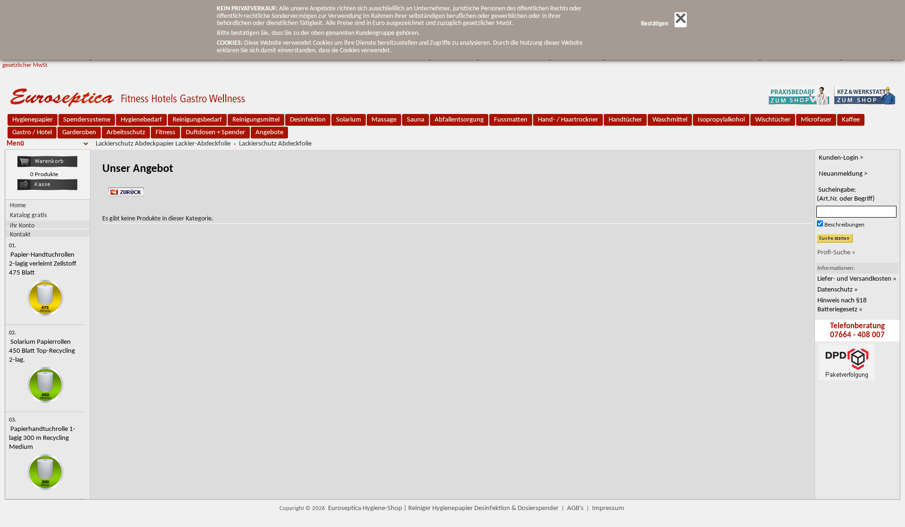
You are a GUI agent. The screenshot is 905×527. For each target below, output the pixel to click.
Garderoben (79, 132)
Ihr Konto (22, 225)
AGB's (575, 508)
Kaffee (851, 119)
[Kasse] (47, 188)
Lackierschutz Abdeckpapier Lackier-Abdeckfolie (163, 143)
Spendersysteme (86, 119)
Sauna (415, 119)
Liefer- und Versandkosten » (857, 279)
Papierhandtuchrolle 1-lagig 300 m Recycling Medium (42, 438)
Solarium (348, 119)
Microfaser (816, 119)
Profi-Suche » (836, 252)
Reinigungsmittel (256, 119)
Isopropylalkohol (721, 119)
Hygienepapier (32, 119)
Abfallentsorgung (459, 119)
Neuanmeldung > (843, 174)
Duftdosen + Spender (215, 132)
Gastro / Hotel (32, 132)
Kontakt (20, 234)
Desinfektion (308, 119)
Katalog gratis (28, 215)
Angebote (269, 132)
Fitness (165, 132)
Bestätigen (654, 24)
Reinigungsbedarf (197, 119)
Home (18, 205)
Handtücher (625, 119)
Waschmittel (669, 119)
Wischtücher (772, 119)
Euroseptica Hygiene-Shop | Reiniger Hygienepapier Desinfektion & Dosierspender (443, 508)
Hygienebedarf (141, 119)
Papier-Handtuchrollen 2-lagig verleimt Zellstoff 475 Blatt (42, 263)
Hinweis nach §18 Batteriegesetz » (842, 305)
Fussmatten (510, 119)
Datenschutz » (837, 289)
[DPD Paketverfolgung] (846, 416)
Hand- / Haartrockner (568, 119)
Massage (383, 119)
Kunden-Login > (841, 158)
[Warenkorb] (47, 165)
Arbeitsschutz (126, 132)
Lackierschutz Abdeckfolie (275, 143)
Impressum (608, 508)
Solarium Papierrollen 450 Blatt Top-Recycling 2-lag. (42, 351)
